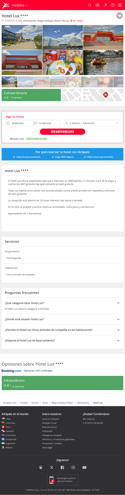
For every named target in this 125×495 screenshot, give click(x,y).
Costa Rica (11, 435)
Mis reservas (89, 419)
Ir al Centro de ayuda (93, 423)
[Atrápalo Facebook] (62, 467)
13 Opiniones (16, 97)
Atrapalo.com (9, 402)
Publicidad (47, 431)
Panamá (10, 431)
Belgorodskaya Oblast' (62, 402)
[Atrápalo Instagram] (73, 467)
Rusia (45, 402)
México (9, 447)
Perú (8, 427)
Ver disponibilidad (62, 132)
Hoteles (24, 402)
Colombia (10, 422)
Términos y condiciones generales (58, 439)
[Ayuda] (113, 5)
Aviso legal (47, 447)
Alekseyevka (83, 402)
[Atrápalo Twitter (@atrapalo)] (52, 467)
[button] (119, 16)
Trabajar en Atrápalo (52, 435)
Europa (35, 402)
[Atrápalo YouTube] (84, 467)
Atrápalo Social (49, 422)
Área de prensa (49, 427)
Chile (8, 418)
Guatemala (11, 439)
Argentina (10, 443)
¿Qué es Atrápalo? (51, 418)
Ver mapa (77, 20)
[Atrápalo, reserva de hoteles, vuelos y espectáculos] (6, 5)
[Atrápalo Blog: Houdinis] (41, 467)
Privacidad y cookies (52, 443)
